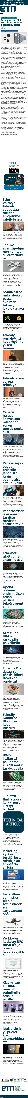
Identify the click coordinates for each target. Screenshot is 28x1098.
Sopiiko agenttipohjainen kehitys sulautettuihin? (13, 251)
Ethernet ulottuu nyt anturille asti (13, 556)
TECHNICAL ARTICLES (10, 2)
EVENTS (21, 2)
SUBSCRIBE (18, 0)
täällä (15, 134)
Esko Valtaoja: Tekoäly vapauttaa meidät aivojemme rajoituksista (12, 209)
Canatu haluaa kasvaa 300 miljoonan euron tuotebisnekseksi (13, 422)
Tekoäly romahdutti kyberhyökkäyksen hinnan (13, 341)
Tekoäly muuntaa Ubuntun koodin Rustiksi (10, 721)
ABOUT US (13, 4)
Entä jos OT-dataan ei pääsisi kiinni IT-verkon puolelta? (13, 674)
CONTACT (21, 4)
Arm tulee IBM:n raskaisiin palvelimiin (11, 638)
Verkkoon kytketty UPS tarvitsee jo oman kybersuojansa (13, 946)
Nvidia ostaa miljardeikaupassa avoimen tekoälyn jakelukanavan (13, 302)
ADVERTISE (9, 0)
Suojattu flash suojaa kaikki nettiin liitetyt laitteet (13, 802)
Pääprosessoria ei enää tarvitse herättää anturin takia (13, 517)
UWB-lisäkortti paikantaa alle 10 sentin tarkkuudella (13, 762)
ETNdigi (6, 4)
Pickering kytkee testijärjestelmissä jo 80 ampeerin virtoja (12, 859)
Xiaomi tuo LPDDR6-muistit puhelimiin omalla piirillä (11, 990)
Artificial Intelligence (12, 31)
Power (3, 31)
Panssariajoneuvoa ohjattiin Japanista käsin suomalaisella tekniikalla (13, 473)
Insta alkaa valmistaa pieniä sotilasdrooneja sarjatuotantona (12, 904)
